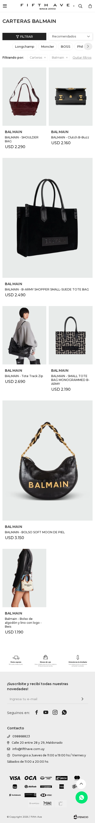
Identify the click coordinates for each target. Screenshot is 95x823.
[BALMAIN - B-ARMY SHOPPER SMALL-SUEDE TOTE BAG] (47, 218)
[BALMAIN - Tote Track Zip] (24, 335)
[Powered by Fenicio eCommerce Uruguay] (81, 817)
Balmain (58, 57)
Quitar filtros (82, 57)
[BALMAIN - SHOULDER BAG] (24, 96)
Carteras (36, 57)
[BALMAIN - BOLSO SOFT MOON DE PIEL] (47, 460)
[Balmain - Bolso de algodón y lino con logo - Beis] (24, 578)
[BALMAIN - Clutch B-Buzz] (71, 96)
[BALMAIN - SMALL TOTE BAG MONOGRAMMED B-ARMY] (71, 335)
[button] (88, 46)
